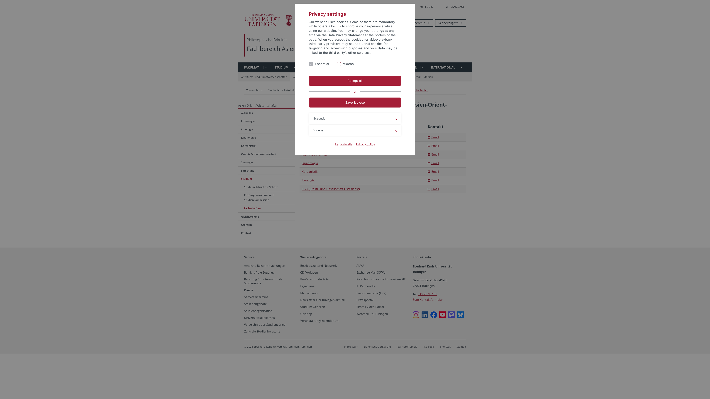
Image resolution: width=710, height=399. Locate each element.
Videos (348, 64)
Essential (322, 64)
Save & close (355, 102)
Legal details (343, 144)
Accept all (355, 81)
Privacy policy (365, 144)
